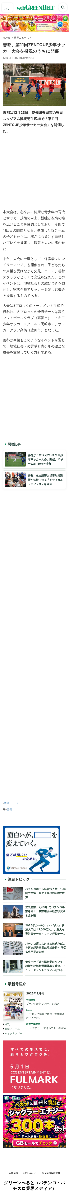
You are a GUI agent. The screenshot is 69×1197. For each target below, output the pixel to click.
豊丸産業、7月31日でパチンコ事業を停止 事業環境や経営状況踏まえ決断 (45, 911)
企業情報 (13, 1173)
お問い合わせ (30, 1173)
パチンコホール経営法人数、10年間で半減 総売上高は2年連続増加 (45, 893)
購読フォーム (12, 1028)
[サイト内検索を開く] (62, 7)
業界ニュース (11, 803)
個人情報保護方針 (51, 1173)
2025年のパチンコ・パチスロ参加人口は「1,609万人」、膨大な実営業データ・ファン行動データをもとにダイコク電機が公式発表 (45, 930)
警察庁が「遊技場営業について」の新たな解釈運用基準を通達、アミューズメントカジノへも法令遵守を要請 (45, 966)
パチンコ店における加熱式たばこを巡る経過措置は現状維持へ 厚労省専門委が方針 (45, 947)
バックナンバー (13, 1033)
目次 (7, 1024)
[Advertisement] (34, 172)
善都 (9, 809)
